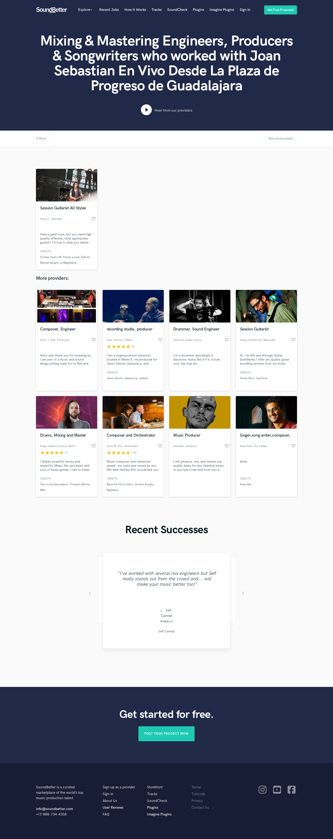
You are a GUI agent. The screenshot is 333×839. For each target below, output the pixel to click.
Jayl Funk (262, 378)
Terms (196, 787)
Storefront (155, 787)
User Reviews (113, 808)
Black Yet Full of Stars (120, 484)
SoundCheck (177, 10)
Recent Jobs (109, 10)
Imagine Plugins (222, 10)
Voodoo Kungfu (144, 484)
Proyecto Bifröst (80, 484)
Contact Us (200, 808)
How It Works (135, 10)
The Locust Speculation (54, 484)
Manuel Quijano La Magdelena (58, 263)
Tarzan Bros (247, 378)
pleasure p (131, 378)
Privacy (197, 801)
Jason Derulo (115, 378)
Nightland (112, 490)
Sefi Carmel (167, 631)
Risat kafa (245, 484)
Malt (42, 490)
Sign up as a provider (119, 787)
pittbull (143, 378)
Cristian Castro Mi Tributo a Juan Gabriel (64, 257)
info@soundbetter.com (54, 809)
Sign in (245, 10)
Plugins (198, 10)
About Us (110, 801)
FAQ (106, 814)
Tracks (157, 10)
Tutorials (198, 794)
